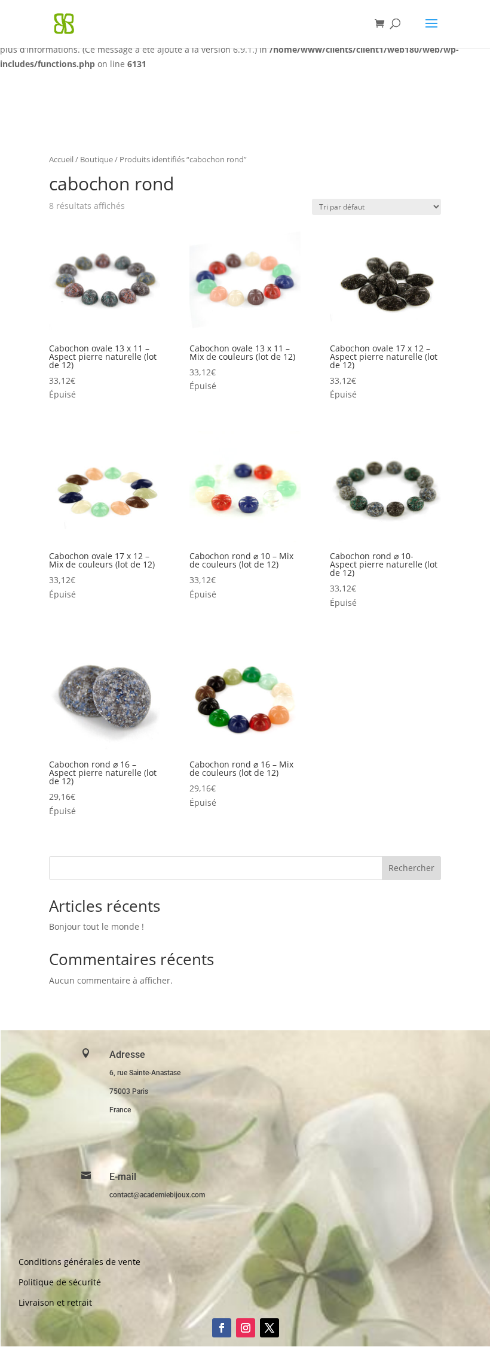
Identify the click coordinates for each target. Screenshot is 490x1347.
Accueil (61, 159)
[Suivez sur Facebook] (221, 1327)
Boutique (96, 159)
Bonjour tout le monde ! (96, 926)
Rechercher (411, 867)
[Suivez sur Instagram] (245, 1327)
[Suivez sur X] (269, 1327)
